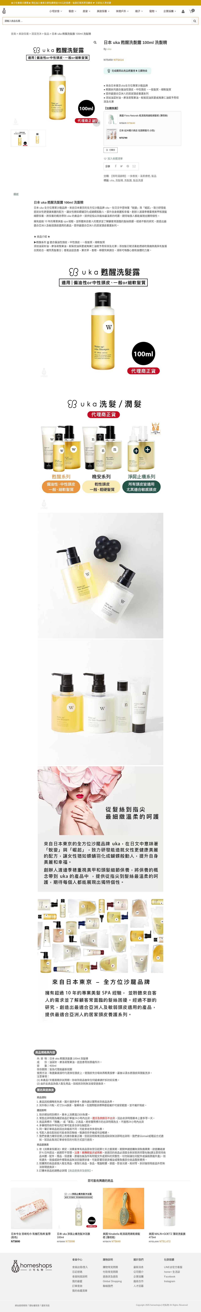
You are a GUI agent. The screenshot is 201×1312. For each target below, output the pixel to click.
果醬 (112, 28)
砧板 (102, 28)
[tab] (16, 194)
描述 (16, 194)
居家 (85, 11)
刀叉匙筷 (137, 28)
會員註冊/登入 (80, 1267)
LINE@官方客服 (173, 1267)
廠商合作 (138, 1281)
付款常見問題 (110, 1272)
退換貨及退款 (110, 1276)
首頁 (13, 33)
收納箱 (149, 28)
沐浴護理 (172, 28)
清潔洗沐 (36, 33)
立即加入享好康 (103, 2)
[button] (113, 158)
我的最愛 (77, 1281)
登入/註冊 (183, 11)
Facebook (169, 1276)
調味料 (82, 28)
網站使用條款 (21, 1305)
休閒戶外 (121, 11)
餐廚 (71, 11)
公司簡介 (138, 1272)
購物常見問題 (110, 1267)
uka (109, 49)
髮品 (162, 28)
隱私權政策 (34, 1305)
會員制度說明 (79, 1276)
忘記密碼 (77, 1272)
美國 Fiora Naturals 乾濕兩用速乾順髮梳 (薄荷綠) (143, 115)
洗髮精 (119, 180)
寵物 (151, 11)
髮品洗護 (138, 180)
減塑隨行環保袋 (125, 28)
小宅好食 (54, 11)
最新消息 (138, 1267)
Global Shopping (112, 1281)
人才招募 (138, 1286)
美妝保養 (102, 11)
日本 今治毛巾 (91, 28)
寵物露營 (154, 28)
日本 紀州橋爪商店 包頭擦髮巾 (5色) (137, 130)
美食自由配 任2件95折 (59, 28)
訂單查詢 (77, 1286)
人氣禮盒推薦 (76, 28)
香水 (130, 28)
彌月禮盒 (140, 28)
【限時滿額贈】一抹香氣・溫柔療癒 (130, 176)
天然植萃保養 (104, 28)
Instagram (169, 1281)
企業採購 (168, 11)
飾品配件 (153, 28)
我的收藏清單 (79, 1290)
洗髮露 (128, 180)
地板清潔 (119, 28)
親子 (137, 11)
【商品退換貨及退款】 (79, 1170)
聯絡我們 (108, 1286)
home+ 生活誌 (172, 1272)
